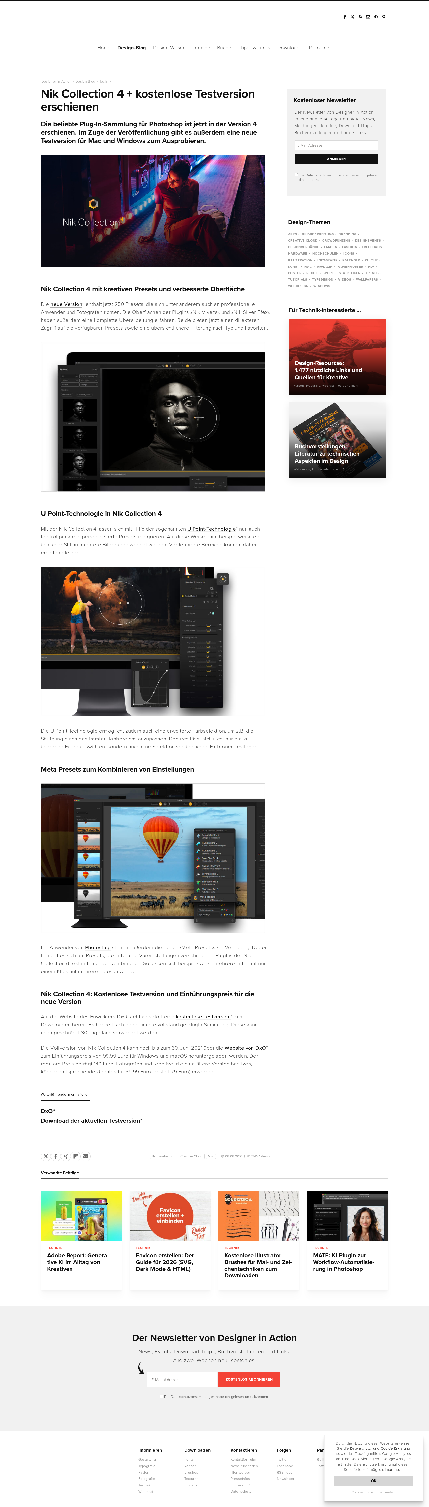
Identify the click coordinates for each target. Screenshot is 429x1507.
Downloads (289, 48)
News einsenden (244, 1466)
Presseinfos (240, 1479)
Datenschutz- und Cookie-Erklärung (380, 1448)
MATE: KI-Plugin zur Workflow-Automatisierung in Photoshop (343, 1262)
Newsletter (285, 1479)
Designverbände (303, 247)
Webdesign (298, 286)
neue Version (66, 304)
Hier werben (241, 1472)
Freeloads (372, 247)
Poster (295, 273)
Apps (292, 234)
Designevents (368, 241)
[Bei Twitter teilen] (46, 1155)
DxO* (48, 1111)
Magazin (325, 267)
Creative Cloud (191, 1156)
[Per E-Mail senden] (85, 1155)
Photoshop (98, 948)
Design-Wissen (169, 48)
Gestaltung (147, 1459)
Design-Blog (131, 48)
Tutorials (297, 280)
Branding (347, 234)
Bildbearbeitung (163, 1156)
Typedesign (322, 280)
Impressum (394, 1469)
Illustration (300, 260)
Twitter (282, 1459)
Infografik (327, 260)
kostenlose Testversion (203, 1017)
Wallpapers (367, 280)
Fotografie (146, 1479)
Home (104, 48)
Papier (143, 1472)
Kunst (293, 267)
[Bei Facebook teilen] (56, 1155)
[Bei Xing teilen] (66, 1155)
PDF (371, 267)
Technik (105, 81)
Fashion (349, 247)
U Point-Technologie (211, 529)
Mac (211, 1156)
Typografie (146, 1466)
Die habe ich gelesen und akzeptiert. (216, 1397)
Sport (328, 273)
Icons (348, 254)
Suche (384, 16)
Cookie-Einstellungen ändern (374, 1492)
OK (374, 1480)
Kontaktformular (243, 1459)
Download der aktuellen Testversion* (91, 1120)
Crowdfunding (336, 241)
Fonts (189, 1459)
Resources (320, 48)
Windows (321, 286)
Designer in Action (67, 17)
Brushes (191, 1472)
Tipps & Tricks (255, 48)
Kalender (351, 260)
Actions (190, 1466)
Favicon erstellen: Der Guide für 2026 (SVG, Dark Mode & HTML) (165, 1262)
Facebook (344, 16)
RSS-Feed (285, 1472)
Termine (201, 48)
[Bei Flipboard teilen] (75, 1155)
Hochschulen (325, 254)
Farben (330, 247)
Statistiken (349, 273)
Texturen (191, 1479)
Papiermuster (350, 267)
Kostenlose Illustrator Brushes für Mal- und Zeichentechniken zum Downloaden (258, 1265)
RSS (360, 16)
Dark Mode (376, 16)
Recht (312, 273)
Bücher (225, 48)
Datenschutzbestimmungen (328, 175)
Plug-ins (190, 1485)
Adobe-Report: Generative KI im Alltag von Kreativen (78, 1262)
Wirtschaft (146, 1492)
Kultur (371, 260)
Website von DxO (245, 1048)
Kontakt (368, 16)
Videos (344, 280)
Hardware (297, 254)
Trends (372, 273)
